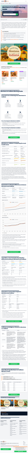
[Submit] (17, 14)
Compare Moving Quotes (14, 251)
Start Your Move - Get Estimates (14, 321)
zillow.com (5, 215)
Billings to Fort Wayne (5, 413)
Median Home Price (5, 200)
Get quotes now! (6, 449)
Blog (23, 441)
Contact (24, 443)
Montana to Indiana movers (14, 39)
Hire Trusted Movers (14, 137)
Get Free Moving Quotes (14, 63)
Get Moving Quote (14, 363)
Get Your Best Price (14, 394)
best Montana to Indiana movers (15, 67)
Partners (24, 442)
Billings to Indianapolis (5, 414)
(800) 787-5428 (20, 451)
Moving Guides (3, 3)
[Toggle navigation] (26, 1)
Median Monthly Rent (5, 217)
